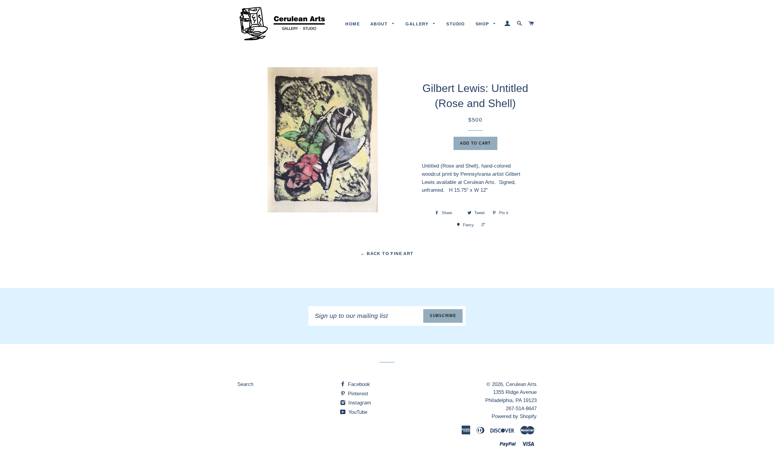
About (379, 23)
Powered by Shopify (514, 416)
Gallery (417, 23)
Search (245, 384)
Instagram (359, 403)
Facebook (358, 384)
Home (352, 23)
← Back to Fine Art (386, 253)
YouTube (357, 412)
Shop (483, 23)
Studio (455, 23)
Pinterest (357, 394)
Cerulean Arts (521, 384)
